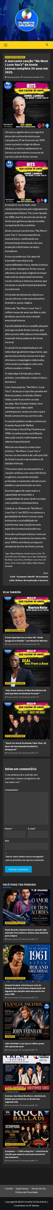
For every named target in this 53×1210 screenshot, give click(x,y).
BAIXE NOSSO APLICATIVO (15, 923)
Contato (9, 1188)
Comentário (12, 789)
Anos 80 (8, 556)
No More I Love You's (14, 559)
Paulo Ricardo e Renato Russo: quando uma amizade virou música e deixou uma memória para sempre (26, 932)
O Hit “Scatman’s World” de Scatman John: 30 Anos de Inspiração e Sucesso (28, 577)
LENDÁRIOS (10, 1036)
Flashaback (41, 556)
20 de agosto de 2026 (27, 1161)
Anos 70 (41, 553)
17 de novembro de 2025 (28, 644)
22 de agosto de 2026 (27, 939)
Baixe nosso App (28, 556)
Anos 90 (16, 556)
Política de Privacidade (26, 1192)
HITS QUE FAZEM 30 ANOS (15, 57)
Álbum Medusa (16, 553)
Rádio (29, 563)
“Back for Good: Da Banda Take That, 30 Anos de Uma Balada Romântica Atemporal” (25, 746)
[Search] (47, 44)
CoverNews (19, 1205)
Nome (9, 828)
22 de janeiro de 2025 (31, 77)
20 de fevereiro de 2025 (28, 697)
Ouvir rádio (21, 563)
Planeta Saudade (13, 77)
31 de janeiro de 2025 (27, 753)
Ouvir (12, 563)
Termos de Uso (38, 1188)
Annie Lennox (30, 553)
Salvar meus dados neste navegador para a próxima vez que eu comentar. (25, 858)
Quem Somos (22, 1188)
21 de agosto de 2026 (27, 1050)
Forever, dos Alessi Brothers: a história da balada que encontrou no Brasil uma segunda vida (25, 1099)
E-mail (32, 828)
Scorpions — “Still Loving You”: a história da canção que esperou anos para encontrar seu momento (26, 1154)
